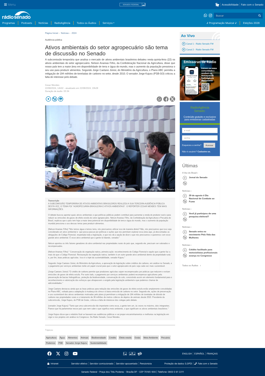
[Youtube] (74, 353)
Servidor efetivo (79, 363)
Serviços (108, 22)
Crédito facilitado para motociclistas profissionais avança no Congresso (203, 252)
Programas (8, 22)
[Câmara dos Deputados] (125, 354)
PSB (60, 343)
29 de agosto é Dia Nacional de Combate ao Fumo (202, 198)
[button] (217, 4)
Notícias (43, 22)
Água (62, 337)
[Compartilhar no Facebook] (166, 99)
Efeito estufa (125, 337)
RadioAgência (62, 22)
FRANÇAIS (212, 353)
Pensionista (146, 363)
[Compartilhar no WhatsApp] (159, 99)
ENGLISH (187, 353)
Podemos (50, 343)
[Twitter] (58, 353)
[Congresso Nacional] (132, 354)
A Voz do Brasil (189, 173)
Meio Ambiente (151, 337)
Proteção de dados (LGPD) (178, 363)
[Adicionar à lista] (54, 99)
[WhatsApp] (206, 15)
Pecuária (165, 337)
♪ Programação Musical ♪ (222, 22)
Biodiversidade (99, 337)
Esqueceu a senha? (191, 145)
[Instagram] (210, 15)
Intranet (54, 363)
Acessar (209, 145)
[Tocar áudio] (48, 99)
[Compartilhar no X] (172, 99)
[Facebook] (50, 353)
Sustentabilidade (98, 343)
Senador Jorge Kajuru (76, 343)
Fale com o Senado (252, 4)
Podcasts (26, 22)
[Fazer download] (60, 99)
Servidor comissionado (101, 363)
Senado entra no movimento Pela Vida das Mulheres (202, 234)
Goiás (137, 337)
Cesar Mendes (52, 85)
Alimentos (72, 337)
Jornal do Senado (198, 177)
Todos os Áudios (86, 22)
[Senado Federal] (132, 4)
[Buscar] (260, 15)
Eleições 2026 (251, 22)
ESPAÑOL (199, 353)
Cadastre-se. (204, 151)
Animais (84, 337)
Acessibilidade (230, 4)
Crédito (112, 337)
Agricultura (51, 337)
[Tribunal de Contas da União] (139, 354)
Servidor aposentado (127, 363)
